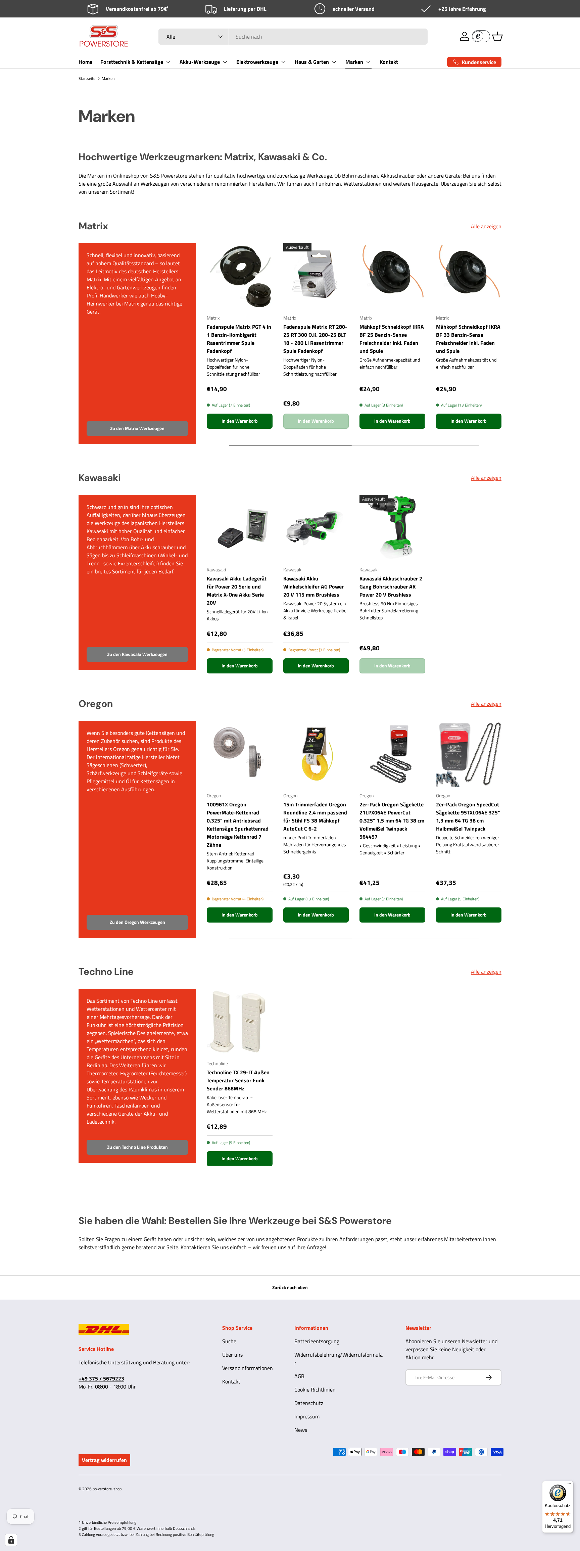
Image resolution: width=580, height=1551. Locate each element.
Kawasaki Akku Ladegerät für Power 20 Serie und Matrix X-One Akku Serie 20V (237, 590)
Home (85, 62)
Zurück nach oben (290, 1287)
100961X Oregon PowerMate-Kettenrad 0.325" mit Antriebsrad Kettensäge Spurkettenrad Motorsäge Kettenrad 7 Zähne (238, 824)
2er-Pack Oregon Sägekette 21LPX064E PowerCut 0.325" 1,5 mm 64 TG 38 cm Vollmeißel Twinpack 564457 (391, 820)
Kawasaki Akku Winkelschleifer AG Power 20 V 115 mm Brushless (313, 586)
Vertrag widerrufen (104, 1460)
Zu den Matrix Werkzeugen (137, 428)
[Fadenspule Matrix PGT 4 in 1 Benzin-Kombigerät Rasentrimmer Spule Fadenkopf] (240, 276)
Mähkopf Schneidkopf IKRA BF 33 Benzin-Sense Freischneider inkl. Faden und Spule (468, 339)
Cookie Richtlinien (315, 1389)
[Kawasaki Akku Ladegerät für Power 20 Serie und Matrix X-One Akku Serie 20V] (240, 528)
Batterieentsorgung (316, 1341)
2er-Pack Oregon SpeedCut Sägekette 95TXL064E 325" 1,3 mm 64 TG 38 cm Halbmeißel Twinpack (468, 816)
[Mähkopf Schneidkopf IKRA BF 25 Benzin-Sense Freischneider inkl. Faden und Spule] (392, 276)
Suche (229, 1341)
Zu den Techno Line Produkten (137, 1146)
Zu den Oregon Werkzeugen (137, 922)
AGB (299, 1376)
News (300, 1430)
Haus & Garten (312, 62)
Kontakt (389, 62)
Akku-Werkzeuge (200, 62)
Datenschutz (308, 1403)
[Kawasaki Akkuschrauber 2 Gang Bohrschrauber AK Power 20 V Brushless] (392, 528)
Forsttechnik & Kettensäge (131, 62)
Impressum (307, 1416)
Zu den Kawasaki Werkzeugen (137, 654)
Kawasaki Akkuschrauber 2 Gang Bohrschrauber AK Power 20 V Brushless (390, 586)
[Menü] (569, 1485)
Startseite (87, 79)
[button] (497, 36)
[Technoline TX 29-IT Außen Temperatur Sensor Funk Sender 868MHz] (240, 1021)
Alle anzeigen (486, 226)
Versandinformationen (247, 1368)
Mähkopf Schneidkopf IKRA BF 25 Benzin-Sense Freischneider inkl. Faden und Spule (391, 339)
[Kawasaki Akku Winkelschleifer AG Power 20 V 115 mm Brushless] (316, 528)
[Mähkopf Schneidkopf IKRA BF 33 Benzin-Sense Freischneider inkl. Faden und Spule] (469, 276)
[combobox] (293, 37)
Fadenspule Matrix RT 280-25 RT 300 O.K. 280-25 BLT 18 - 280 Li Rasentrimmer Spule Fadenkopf (315, 339)
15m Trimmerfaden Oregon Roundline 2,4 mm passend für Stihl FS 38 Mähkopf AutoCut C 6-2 (315, 816)
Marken (354, 62)
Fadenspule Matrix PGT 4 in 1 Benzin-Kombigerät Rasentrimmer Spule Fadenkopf (239, 339)
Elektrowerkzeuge (257, 62)
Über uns (232, 1355)
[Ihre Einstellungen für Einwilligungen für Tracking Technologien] (11, 1540)
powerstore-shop (107, 1489)
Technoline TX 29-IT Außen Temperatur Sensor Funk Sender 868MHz (238, 1080)
